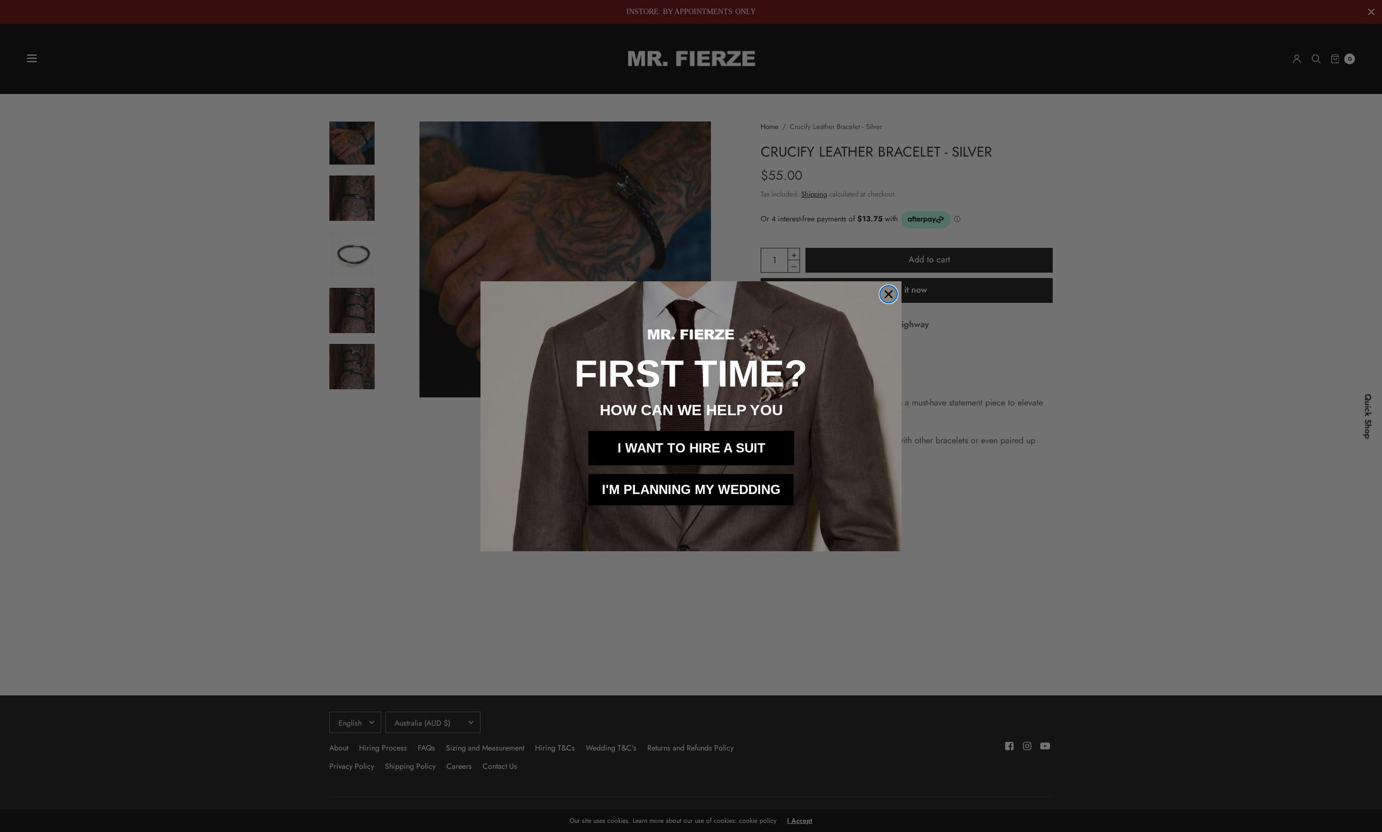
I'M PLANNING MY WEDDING (691, 489)
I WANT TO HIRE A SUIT (691, 448)
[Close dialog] (888, 294)
